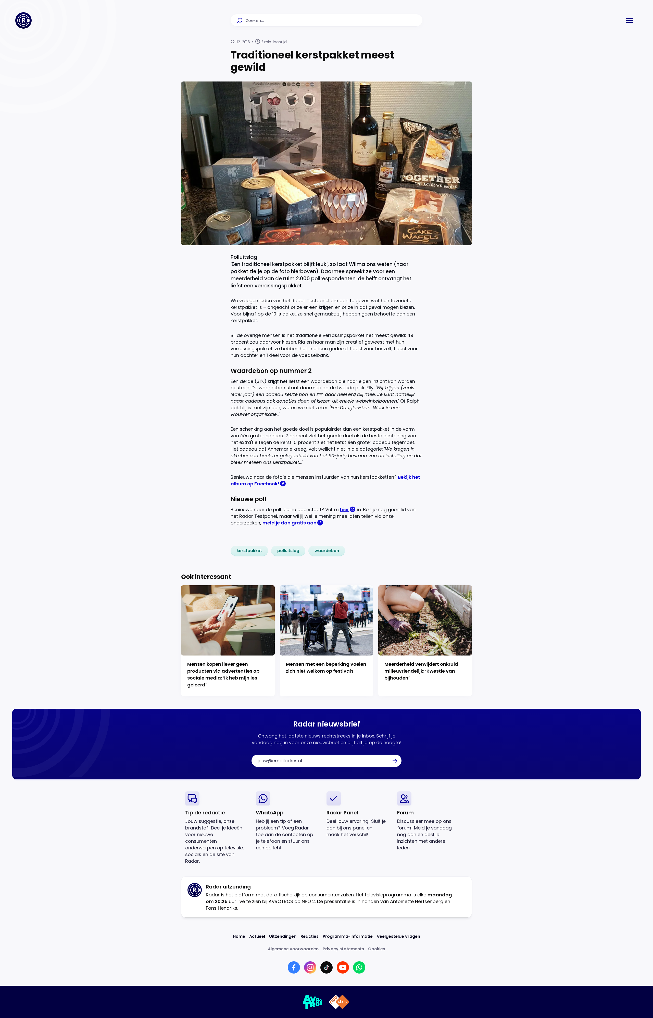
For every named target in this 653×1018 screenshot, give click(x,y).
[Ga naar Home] (23, 20)
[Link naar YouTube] (343, 967)
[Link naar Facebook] (294, 967)
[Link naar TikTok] (326, 967)
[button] (629, 20)
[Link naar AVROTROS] (312, 1002)
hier (344, 509)
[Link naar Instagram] (310, 967)
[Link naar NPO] (339, 1002)
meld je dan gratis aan (289, 523)
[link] (249, 551)
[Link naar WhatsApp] (359, 967)
